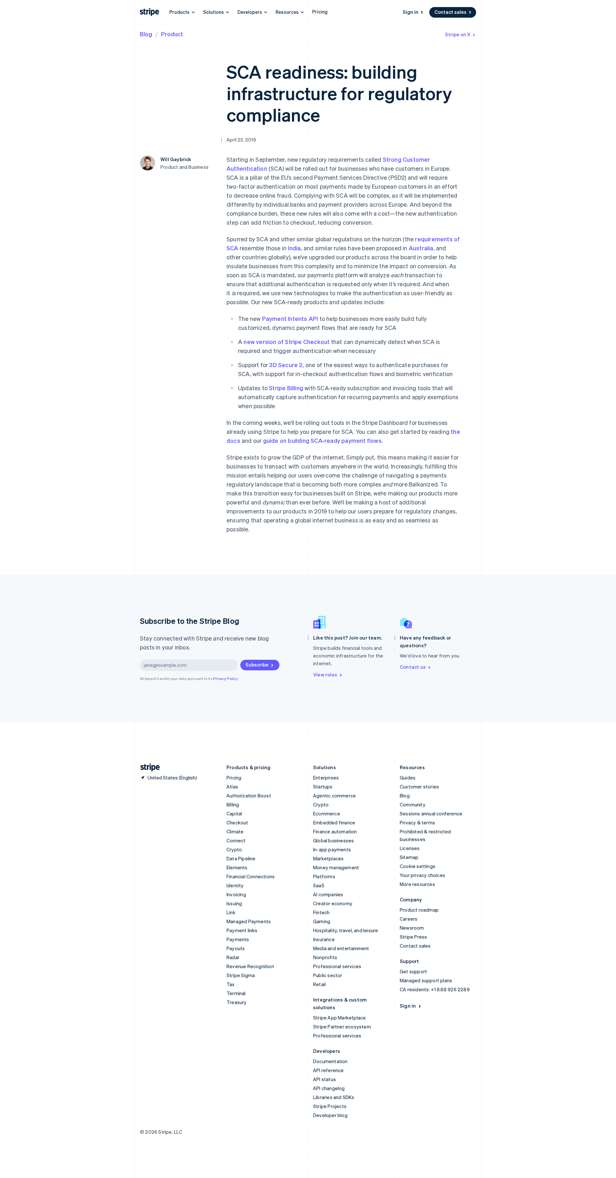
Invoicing (236, 894)
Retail (319, 984)
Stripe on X (457, 34)
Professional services (337, 966)
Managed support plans (426, 980)
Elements (237, 867)
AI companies (328, 894)
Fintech (321, 912)
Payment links (242, 930)
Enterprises (326, 777)
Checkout (237, 822)
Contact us (413, 667)
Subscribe (257, 664)
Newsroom (412, 927)
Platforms (324, 876)
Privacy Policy (225, 678)
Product (172, 34)
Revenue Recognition (250, 966)
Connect (236, 840)
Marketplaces (328, 858)
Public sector (327, 975)
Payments (238, 939)
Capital (234, 813)
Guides (407, 777)
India (294, 248)
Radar (233, 957)
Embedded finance (334, 822)
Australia (421, 248)
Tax (231, 984)
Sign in (410, 12)
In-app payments (332, 849)
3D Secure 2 (286, 364)
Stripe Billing (286, 387)
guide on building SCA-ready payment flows (322, 440)
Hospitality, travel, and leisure (345, 930)
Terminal (236, 993)
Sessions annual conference (431, 813)
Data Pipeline (241, 858)
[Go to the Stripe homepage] (148, 767)
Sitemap (409, 857)
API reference (328, 1070)
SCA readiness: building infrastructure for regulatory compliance (339, 93)
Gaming (321, 921)
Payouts (236, 948)
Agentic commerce (334, 795)
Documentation (330, 1061)
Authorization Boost (249, 795)
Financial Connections (251, 876)
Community (412, 804)
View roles (325, 674)
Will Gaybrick (175, 159)
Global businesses (333, 840)
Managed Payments (249, 921)
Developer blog (330, 1115)
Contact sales (450, 12)
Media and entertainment (341, 948)
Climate (235, 831)
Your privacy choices (422, 875)
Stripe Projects (329, 1106)
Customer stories (419, 786)
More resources (417, 884)
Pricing (320, 11)
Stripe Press (413, 936)
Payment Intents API (290, 318)
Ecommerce (326, 813)
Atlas (232, 786)
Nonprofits (325, 957)
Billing (233, 804)
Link (231, 912)
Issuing (234, 903)
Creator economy (332, 903)
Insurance (324, 939)
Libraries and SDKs (334, 1097)
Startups (323, 786)
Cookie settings (417, 866)
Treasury (237, 1002)
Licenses (410, 848)
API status (324, 1079)
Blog (146, 34)
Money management (336, 867)
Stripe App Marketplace (339, 1017)
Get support (413, 971)
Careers (408, 919)
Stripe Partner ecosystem (342, 1026)
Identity (235, 885)
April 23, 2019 (241, 139)
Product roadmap (419, 910)
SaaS (318, 885)
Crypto (234, 849)
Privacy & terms (417, 822)
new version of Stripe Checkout (286, 341)
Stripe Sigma (241, 975)
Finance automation (335, 831)
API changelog (329, 1088)
